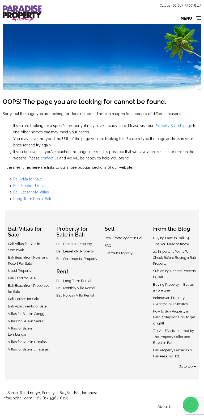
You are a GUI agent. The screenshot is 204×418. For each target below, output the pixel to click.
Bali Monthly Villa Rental (75, 288)
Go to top (186, 366)
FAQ (108, 245)
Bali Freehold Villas (29, 186)
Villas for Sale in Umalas (27, 342)
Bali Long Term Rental (73, 281)
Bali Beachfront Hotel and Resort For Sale (28, 260)
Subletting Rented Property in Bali (174, 274)
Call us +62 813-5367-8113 (180, 5)
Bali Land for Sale (22, 278)
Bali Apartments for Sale (27, 306)
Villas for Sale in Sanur (26, 321)
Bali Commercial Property (76, 259)
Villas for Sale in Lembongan (20, 331)
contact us (49, 158)
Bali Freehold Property (74, 244)
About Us (165, 406)
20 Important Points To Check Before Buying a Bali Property (174, 258)
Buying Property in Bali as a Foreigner (173, 287)
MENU (186, 18)
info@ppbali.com (18, 398)
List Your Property (119, 253)
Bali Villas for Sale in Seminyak (24, 247)
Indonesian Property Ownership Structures (170, 301)
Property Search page (173, 126)
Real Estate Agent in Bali (124, 238)
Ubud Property (19, 271)
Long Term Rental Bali (32, 199)
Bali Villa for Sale (27, 179)
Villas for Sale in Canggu (27, 314)
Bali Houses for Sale (23, 299)
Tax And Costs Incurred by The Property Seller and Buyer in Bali (173, 337)
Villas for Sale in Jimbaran (28, 349)
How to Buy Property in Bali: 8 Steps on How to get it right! (174, 317)
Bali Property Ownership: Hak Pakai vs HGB (173, 353)
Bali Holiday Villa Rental (75, 295)
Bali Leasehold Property (75, 251)
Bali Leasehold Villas (31, 192)
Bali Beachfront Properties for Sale (28, 289)
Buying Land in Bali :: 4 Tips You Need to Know (171, 241)
